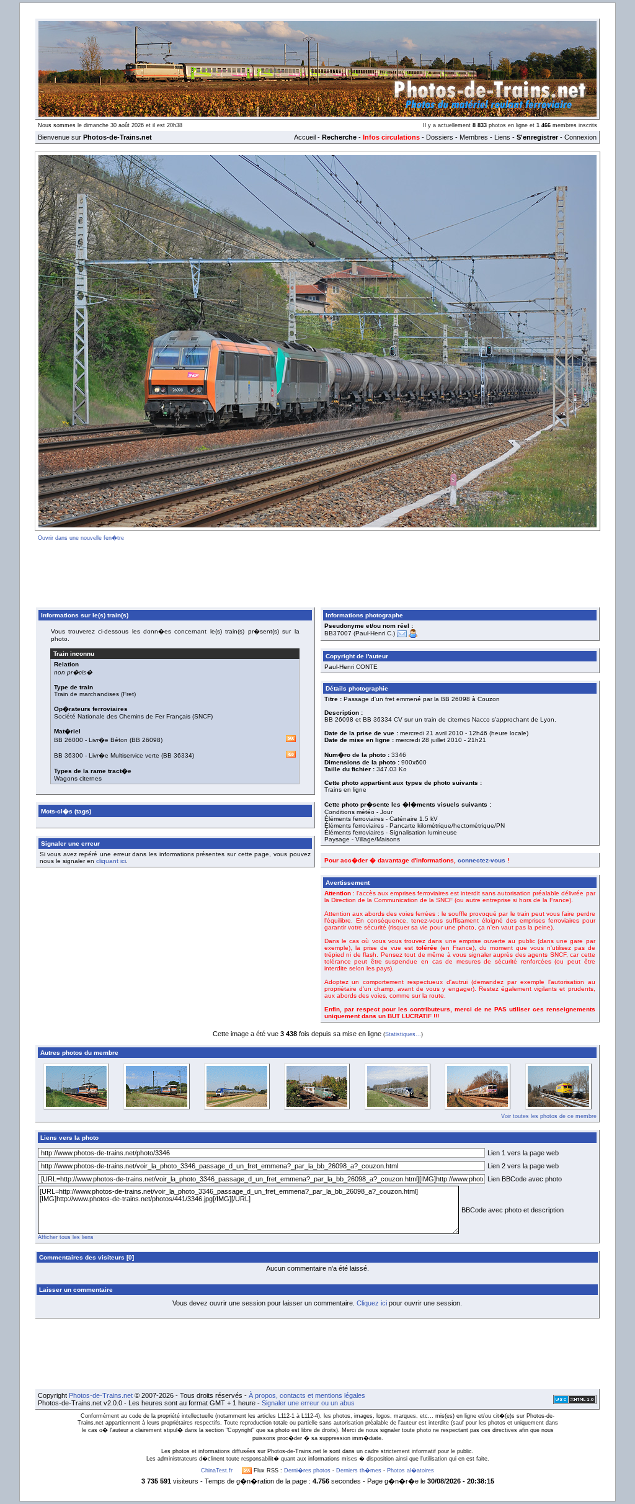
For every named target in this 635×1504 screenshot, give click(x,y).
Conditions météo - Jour (358, 811)
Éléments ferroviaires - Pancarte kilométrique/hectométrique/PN (414, 825)
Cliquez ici (372, 1303)
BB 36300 (68, 755)
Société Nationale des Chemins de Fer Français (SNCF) (133, 716)
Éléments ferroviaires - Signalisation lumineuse (390, 832)
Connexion (580, 137)
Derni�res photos (307, 1470)
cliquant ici (111, 860)
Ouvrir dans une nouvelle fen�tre (81, 538)
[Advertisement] (317, 572)
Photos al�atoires (410, 1470)
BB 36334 (177, 755)
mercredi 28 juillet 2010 (429, 739)
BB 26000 (68, 739)
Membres (474, 137)
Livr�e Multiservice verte (124, 755)
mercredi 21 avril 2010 (431, 733)
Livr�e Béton (108, 739)
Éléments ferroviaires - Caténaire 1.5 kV (381, 818)
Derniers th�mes (358, 1470)
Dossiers (439, 137)
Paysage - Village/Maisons (362, 839)
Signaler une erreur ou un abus (308, 1403)
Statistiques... (403, 1034)
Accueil (305, 137)
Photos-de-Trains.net (101, 1395)
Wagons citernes (78, 778)
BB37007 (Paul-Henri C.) (359, 633)
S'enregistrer (537, 137)
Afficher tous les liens (66, 1237)
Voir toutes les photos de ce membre (549, 1116)
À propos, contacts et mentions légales (307, 1395)
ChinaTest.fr (217, 1470)
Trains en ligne (345, 789)
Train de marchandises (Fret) (95, 694)
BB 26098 (146, 739)
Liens (502, 137)
